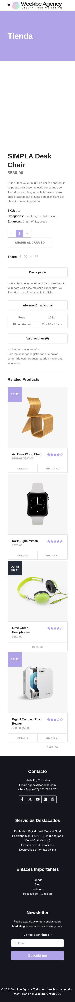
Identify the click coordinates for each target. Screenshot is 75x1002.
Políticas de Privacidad (37, 893)
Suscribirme (37, 956)
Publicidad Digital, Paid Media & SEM (37, 831)
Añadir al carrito (30, 242)
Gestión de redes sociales (37, 845)
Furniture (30, 216)
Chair (26, 221)
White (34, 221)
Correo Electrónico (36, 934)
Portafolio (38, 889)
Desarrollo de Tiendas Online (37, 849)
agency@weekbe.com (42, 784)
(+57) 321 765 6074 (44, 789)
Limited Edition (47, 216)
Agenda (37, 879)
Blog (37, 884)
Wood (43, 221)
